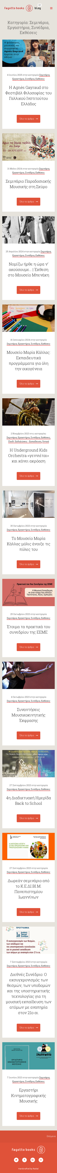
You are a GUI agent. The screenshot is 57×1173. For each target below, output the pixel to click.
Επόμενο (51, 1136)
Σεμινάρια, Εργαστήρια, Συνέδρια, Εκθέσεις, (29, 437)
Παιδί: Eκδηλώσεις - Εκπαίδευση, (25, 441)
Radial (36, 1169)
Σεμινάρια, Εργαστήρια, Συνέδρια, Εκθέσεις (28, 343)
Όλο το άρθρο (27, 119)
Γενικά (45, 441)
